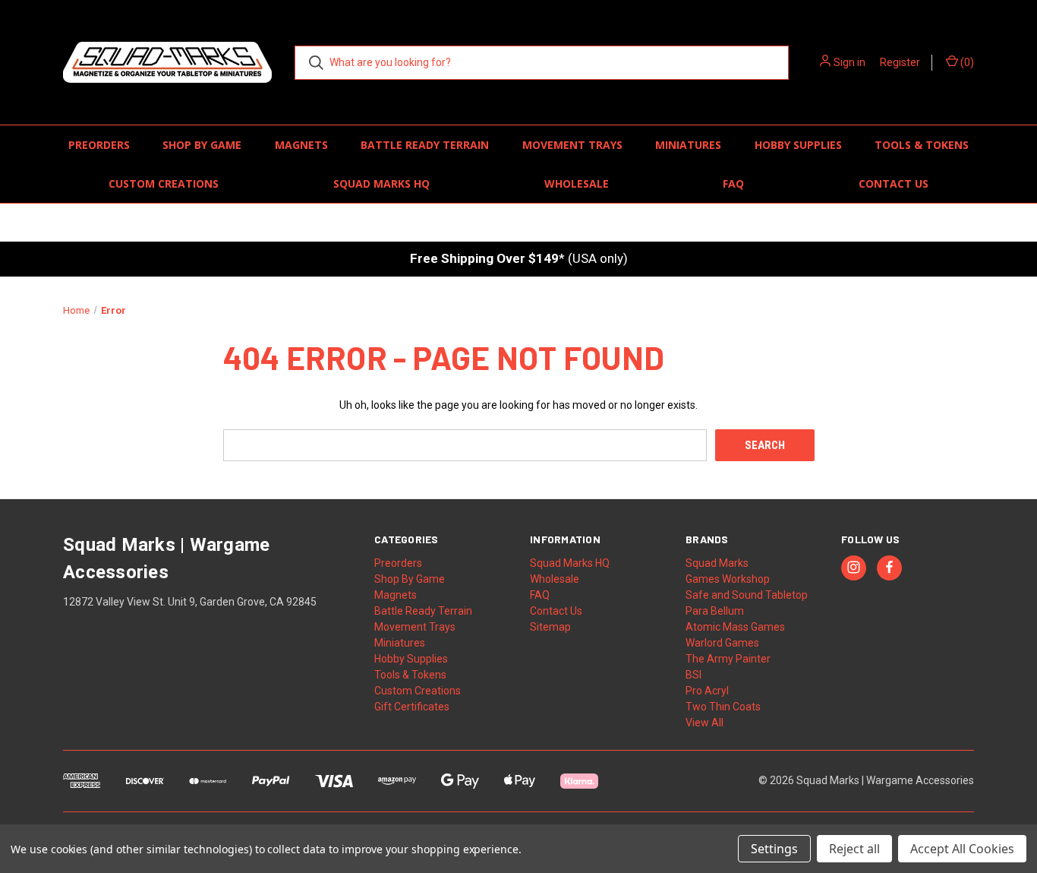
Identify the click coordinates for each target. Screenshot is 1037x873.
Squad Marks (717, 563)
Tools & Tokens (922, 145)
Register (900, 62)
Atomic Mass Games (735, 627)
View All (704, 722)
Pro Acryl (707, 691)
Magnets (301, 145)
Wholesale (576, 183)
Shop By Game (201, 145)
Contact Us (893, 183)
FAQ (733, 183)
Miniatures (688, 145)
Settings (774, 848)
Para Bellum (715, 611)
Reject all (854, 848)
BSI (693, 675)
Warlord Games (722, 643)
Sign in (849, 62)
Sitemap (550, 627)
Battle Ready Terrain (425, 145)
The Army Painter (728, 659)
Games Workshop (728, 579)
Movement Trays (572, 145)
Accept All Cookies (962, 848)
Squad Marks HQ (381, 183)
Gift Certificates (411, 707)
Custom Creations (164, 183)
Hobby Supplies (798, 145)
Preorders (99, 145)
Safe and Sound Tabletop (747, 595)
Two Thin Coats (723, 707)
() (966, 62)
